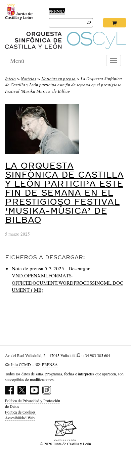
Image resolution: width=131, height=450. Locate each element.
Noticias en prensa (58, 79)
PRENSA (57, 11)
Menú (17, 61)
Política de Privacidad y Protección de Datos (32, 403)
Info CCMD (21, 364)
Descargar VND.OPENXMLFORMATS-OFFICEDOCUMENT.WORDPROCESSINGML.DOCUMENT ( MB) (67, 279)
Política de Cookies (20, 412)
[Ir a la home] (65, 40)
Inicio (10, 79)
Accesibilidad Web (20, 417)
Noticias (28, 79)
